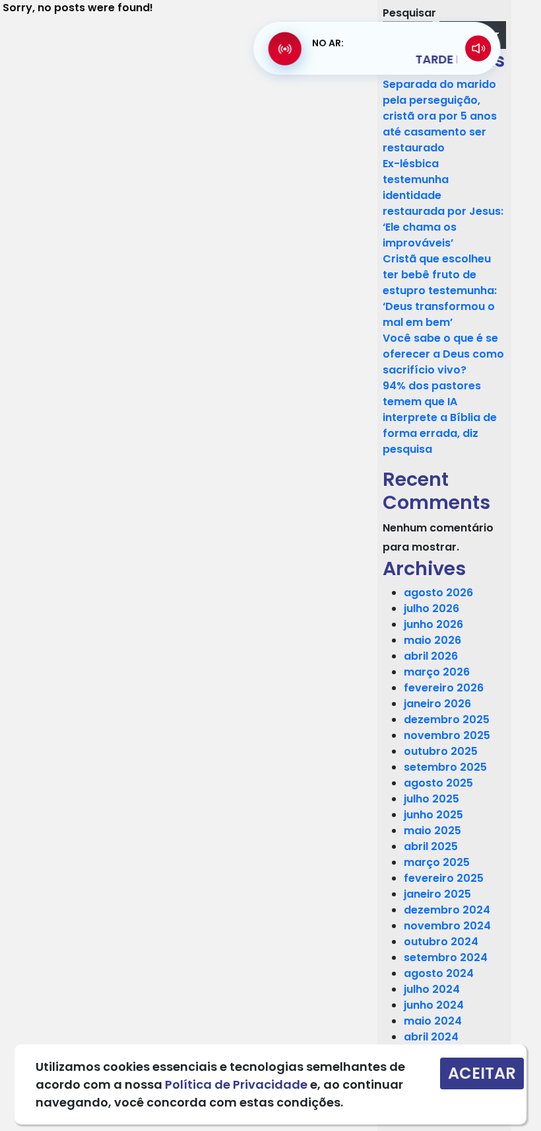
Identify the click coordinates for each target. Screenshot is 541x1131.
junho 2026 (433, 624)
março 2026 (437, 672)
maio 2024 (433, 1021)
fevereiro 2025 (444, 878)
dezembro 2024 (447, 909)
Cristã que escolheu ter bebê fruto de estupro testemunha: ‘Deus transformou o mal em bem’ (440, 290)
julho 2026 (431, 608)
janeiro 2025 (437, 894)
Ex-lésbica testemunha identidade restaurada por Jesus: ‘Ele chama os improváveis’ (443, 203)
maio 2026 (432, 640)
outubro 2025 (441, 751)
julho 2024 (432, 989)
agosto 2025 (438, 783)
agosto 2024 (439, 973)
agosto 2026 (438, 592)
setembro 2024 (446, 957)
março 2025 (437, 862)
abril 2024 (431, 1036)
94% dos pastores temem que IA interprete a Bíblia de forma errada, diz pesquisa (440, 417)
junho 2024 (434, 1005)
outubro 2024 (441, 941)
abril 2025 (431, 846)
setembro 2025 (445, 767)
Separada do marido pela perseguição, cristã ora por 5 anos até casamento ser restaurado (440, 116)
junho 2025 (433, 814)
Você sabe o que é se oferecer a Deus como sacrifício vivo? (443, 354)
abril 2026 (431, 656)
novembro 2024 (447, 925)
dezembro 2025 (447, 719)
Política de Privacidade (236, 1084)
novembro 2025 (447, 735)
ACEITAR (482, 1073)
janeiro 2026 (437, 703)
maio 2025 (432, 830)
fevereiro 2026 (444, 687)
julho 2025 (431, 798)
